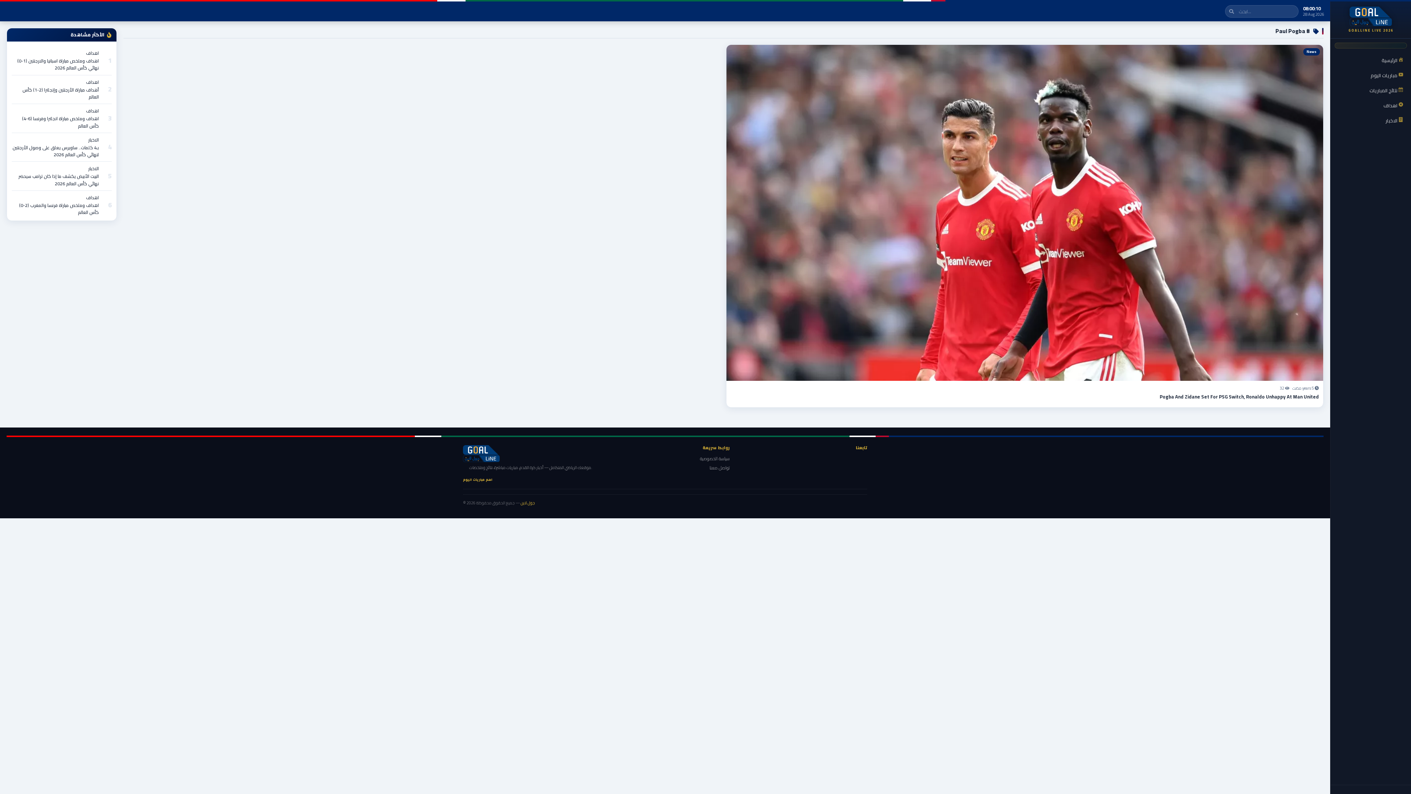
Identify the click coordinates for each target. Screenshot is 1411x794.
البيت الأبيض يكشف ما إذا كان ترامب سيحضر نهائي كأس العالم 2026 (58, 180)
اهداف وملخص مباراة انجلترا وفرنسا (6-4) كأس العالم (60, 122)
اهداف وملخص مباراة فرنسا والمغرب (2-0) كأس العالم (59, 209)
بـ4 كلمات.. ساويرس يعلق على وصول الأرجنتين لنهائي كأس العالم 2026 (55, 151)
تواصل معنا (720, 468)
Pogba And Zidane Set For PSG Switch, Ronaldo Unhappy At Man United (1239, 396)
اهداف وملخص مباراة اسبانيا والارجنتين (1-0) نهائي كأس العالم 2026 (58, 64)
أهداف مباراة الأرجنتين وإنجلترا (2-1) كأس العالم (60, 93)
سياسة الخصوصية (715, 458)
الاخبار (93, 139)
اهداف (92, 53)
